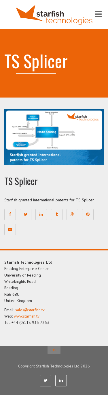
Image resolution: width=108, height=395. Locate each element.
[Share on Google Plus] (72, 214)
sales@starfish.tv (30, 309)
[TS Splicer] (54, 136)
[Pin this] (88, 214)
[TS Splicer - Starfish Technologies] (54, 14)
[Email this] (10, 229)
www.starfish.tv (26, 316)
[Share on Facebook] (10, 214)
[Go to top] (54, 350)
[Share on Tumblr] (56, 214)
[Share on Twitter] (25, 214)
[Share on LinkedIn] (41, 214)
